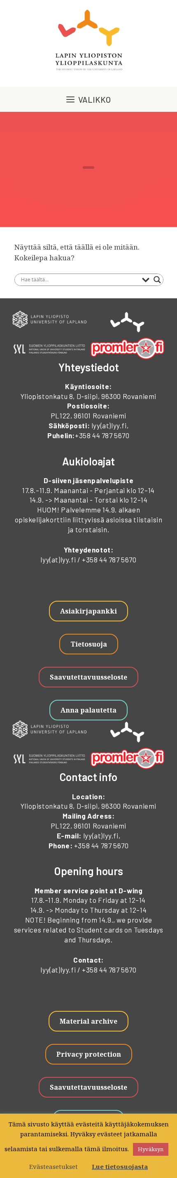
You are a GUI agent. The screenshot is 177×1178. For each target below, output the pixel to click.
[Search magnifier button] (157, 280)
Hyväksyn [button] (150, 1149)
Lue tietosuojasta (120, 1166)
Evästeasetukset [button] (53, 1166)
